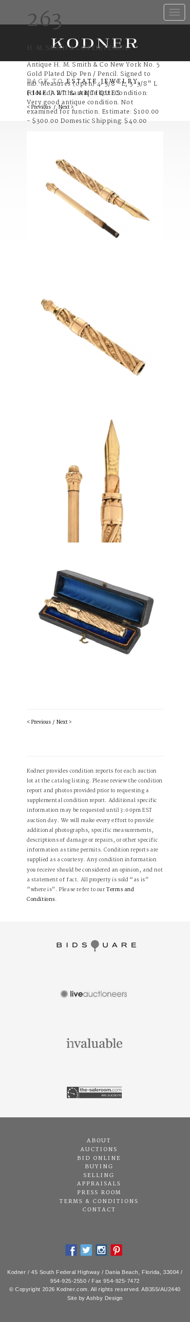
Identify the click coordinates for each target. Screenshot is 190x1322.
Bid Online (99, 1158)
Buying (99, 1166)
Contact (99, 1209)
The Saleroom (95, 1092)
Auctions (98, 1149)
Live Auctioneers (95, 994)
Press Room (99, 1192)
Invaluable (95, 1043)
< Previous (39, 722)
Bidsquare (95, 945)
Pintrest (116, 1250)
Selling (98, 1175)
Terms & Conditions (98, 1201)
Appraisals (99, 1184)
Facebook (71, 1250)
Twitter (86, 1250)
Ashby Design (104, 1298)
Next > (64, 722)
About (99, 1140)
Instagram (101, 1250)
